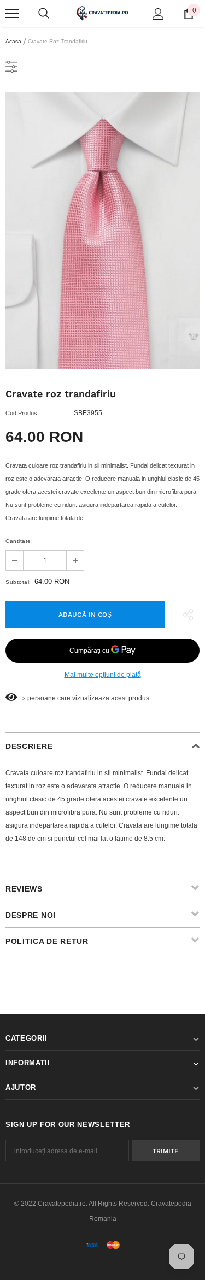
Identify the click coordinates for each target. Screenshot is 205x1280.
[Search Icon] (43, 13)
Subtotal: (18, 582)
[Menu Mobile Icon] (12, 13)
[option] (102, 230)
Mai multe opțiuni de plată (103, 675)
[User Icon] (158, 14)
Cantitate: (19, 541)
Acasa (13, 41)
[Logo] (102, 12)
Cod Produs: (22, 413)
